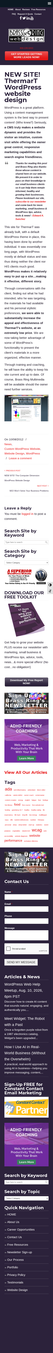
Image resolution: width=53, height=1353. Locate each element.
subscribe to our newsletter (30, 201)
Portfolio (12, 1267)
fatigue (34, 800)
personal (8, 825)
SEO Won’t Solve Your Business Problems (29, 491)
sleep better (22, 825)
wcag (37, 830)
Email (8, 904)
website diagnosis (21, 836)
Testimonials (15, 1282)
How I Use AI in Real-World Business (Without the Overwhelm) (24, 1053)
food (17, 804)
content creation (10, 800)
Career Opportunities (21, 1229)
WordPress (33, 453)
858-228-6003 (26, 48)
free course (26, 805)
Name (9, 892)
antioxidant (31, 790)
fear (39, 800)
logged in (27, 513)
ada (8, 789)
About (18, 9)
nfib (11, 820)
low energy (33, 815)
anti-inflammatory (20, 790)
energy (20, 800)
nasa (6, 820)
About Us (13, 1222)
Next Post (42, 486)
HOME (11, 9)
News (8, 444)
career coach (29, 795)
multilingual (43, 815)
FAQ (14, 14)
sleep (15, 825)
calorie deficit (17, 795)
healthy (26, 810)
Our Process (15, 1259)
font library (8, 805)
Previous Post (12, 471)
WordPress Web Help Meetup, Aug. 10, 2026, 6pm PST (23, 990)
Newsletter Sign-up (19, 1252)
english (27, 800)
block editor (41, 790)
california (8, 795)
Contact (37, 14)
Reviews (26, 9)
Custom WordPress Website (22, 448)
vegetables (16, 831)
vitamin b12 (26, 831)
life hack (17, 815)
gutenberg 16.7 (17, 810)
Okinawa (41, 820)
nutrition (33, 820)
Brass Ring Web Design (26, 34)
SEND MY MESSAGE (21, 962)
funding (7, 810)
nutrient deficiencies (21, 820)
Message (10, 928)
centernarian (39, 795)
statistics (39, 825)
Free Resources (38, 9)
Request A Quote (25, 14)
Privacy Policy (16, 1274)
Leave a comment (20, 458)
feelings (45, 800)
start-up (31, 825)
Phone (8, 916)
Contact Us (14, 1237)
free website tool (38, 805)
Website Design (14, 453)
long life (25, 815)
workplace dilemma (31, 841)
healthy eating (36, 810)
